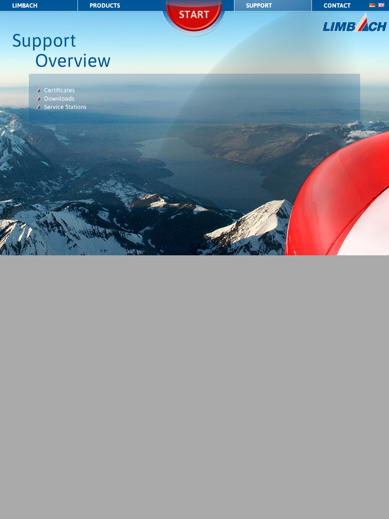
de (372, 5)
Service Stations (65, 106)
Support (259, 5)
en (381, 5)
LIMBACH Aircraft (355, 22)
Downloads (59, 98)
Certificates (59, 90)
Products (105, 5)
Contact (337, 5)
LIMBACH (25, 5)
